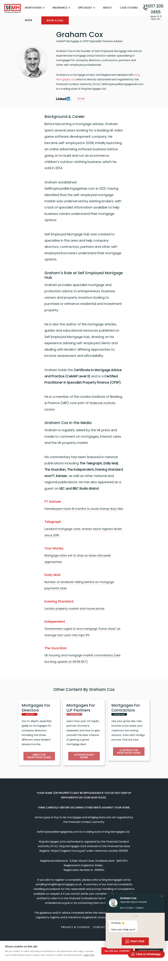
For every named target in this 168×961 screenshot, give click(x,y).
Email (80, 98)
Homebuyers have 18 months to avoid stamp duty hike (83, 509)
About (107, 8)
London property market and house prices (74, 609)
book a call (55, 20)
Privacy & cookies (75, 927)
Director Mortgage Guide (39, 756)
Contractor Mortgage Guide (129, 751)
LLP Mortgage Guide (84, 756)
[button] (36, 7)
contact (100, 927)
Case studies (129, 8)
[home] (12, 8)
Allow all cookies (117, 951)
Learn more (89, 955)
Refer (28, 20)
